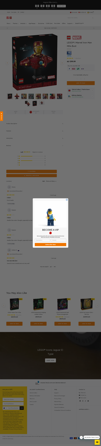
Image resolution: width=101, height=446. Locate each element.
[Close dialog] (67, 200)
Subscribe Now (50, 244)
